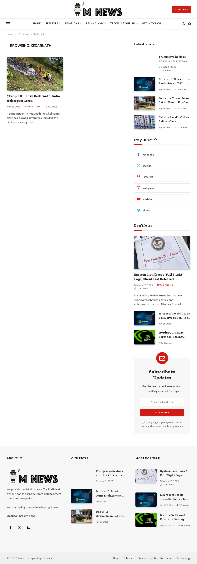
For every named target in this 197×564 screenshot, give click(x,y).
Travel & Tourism (122, 23)
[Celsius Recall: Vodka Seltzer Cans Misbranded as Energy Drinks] (144, 122)
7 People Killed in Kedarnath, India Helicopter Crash (33, 98)
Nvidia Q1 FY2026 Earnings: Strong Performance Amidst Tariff (173, 335)
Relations (72, 23)
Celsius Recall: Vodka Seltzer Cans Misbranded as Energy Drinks (174, 120)
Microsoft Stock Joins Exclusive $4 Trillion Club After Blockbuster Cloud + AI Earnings (174, 81)
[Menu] (8, 23)
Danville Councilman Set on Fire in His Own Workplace (174, 100)
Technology (95, 23)
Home (37, 23)
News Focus (33, 106)
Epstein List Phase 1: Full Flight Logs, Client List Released (158, 277)
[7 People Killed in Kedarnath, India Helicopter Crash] (35, 74)
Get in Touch (151, 23)
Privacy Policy (163, 426)
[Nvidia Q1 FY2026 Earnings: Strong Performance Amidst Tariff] (144, 337)
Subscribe (181, 9)
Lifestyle (51, 23)
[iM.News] (98, 9)
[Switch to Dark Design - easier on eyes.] (183, 23)
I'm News (47, 558)
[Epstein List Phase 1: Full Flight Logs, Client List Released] (162, 252)
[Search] (189, 23)
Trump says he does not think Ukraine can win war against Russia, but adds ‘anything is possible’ (174, 59)
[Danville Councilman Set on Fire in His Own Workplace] (144, 103)
